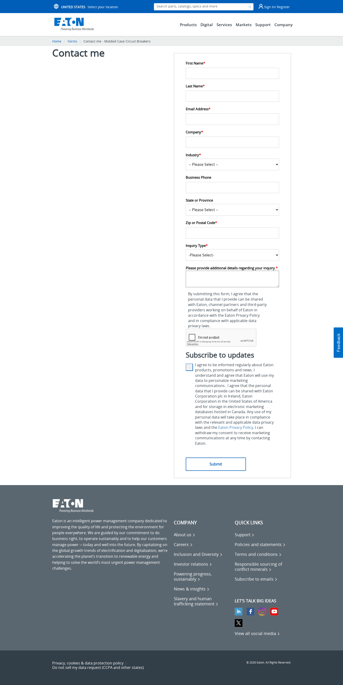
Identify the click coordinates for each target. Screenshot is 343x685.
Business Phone (198, 177)
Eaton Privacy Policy (235, 427)
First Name (195, 63)
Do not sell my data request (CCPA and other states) (98, 667)
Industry (193, 155)
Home (56, 41)
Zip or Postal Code (201, 222)
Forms (72, 41)
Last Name (195, 86)
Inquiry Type (197, 245)
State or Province (199, 200)
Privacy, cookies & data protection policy (87, 663)
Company (194, 132)
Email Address (198, 109)
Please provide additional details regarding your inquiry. (232, 268)
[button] (338, 342)
